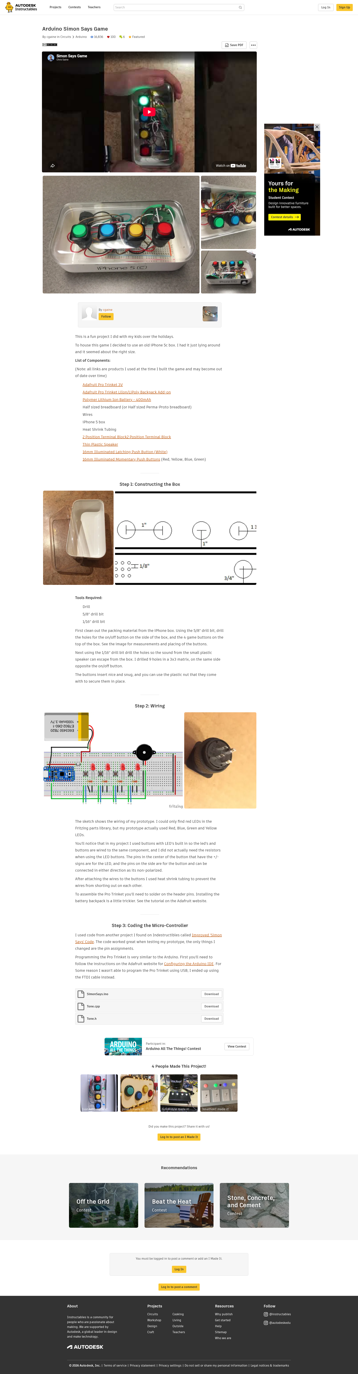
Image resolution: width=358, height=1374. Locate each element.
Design (152, 1326)
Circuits (65, 37)
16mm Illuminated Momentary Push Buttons (121, 459)
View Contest (237, 1046)
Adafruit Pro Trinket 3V (103, 384)
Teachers (94, 7)
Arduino (81, 37)
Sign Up (344, 7)
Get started (223, 1320)
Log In (325, 7)
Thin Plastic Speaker (100, 444)
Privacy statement (143, 1365)
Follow (106, 316)
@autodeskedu (280, 1323)
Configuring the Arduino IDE (189, 963)
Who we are (223, 1338)
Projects (55, 7)
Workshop (154, 1320)
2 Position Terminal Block (105, 437)
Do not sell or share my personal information (216, 1365)
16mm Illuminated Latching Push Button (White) (125, 451)
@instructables (280, 1314)
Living (176, 1320)
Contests (74, 7)
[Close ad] (317, 127)
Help (218, 1326)
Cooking (178, 1314)
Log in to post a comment (179, 1287)
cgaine (51, 37)
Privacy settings (170, 1365)
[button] (253, 45)
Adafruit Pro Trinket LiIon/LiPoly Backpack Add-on (127, 392)
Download (211, 994)
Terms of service (115, 1365)
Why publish (224, 1314)
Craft (150, 1332)
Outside (177, 1326)
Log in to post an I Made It (179, 1137)
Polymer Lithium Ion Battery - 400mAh (117, 399)
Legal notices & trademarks (270, 1365)
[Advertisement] (292, 180)
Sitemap (221, 1332)
